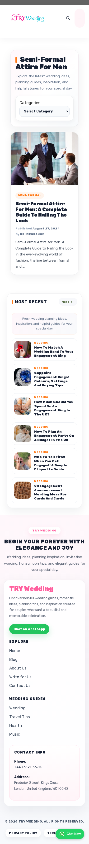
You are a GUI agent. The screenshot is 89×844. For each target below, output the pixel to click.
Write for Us (20, 676)
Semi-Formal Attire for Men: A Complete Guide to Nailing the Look (41, 212)
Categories (29, 102)
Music (14, 734)
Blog (13, 659)
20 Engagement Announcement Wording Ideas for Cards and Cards (50, 492)
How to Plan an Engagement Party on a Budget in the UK (54, 436)
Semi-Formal (30, 195)
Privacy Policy (23, 833)
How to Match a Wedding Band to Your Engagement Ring (54, 351)
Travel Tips (19, 716)
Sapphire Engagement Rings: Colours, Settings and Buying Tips (51, 379)
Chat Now (74, 834)
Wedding (17, 708)
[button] (68, 18)
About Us (18, 668)
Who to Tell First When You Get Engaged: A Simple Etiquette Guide (50, 463)
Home (14, 650)
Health (15, 725)
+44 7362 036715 (28, 767)
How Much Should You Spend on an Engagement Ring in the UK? (54, 408)
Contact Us (20, 685)
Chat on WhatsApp (29, 629)
